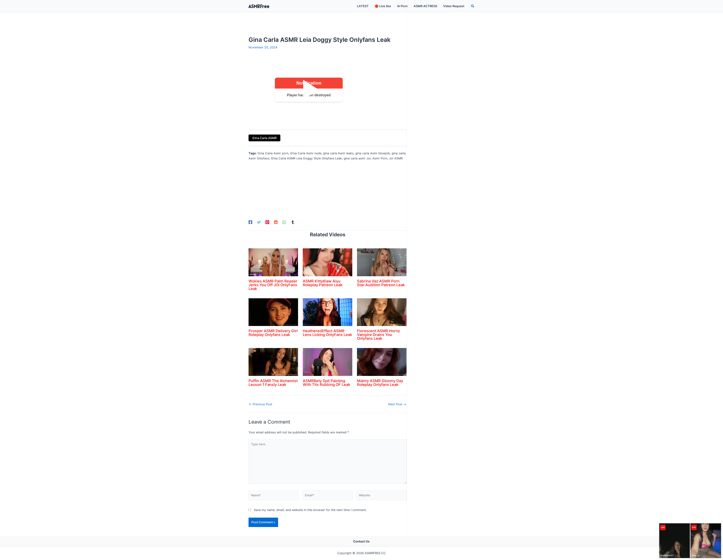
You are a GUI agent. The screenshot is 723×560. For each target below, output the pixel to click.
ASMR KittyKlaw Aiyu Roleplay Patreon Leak (322, 283)
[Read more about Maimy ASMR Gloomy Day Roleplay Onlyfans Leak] (381, 362)
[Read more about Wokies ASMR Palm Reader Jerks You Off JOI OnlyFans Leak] (273, 262)
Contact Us (361, 541)
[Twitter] (259, 222)
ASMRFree (259, 6)
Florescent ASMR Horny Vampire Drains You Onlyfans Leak (378, 335)
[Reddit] (276, 222)
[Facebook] (250, 222)
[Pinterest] (267, 222)
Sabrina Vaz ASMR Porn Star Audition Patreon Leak (381, 283)
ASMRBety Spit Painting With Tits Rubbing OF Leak (326, 383)
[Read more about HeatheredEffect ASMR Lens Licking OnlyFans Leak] (327, 312)
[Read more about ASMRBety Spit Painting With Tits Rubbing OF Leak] (327, 362)
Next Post (397, 404)
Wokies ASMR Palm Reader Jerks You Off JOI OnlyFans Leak (273, 285)
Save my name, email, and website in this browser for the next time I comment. (310, 510)
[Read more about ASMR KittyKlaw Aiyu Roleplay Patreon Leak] (327, 262)
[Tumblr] (293, 222)
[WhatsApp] (284, 222)
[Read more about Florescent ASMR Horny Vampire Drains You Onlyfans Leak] (381, 312)
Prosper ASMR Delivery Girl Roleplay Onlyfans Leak (273, 333)
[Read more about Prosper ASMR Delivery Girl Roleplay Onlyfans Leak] (273, 312)
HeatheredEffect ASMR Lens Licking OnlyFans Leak (327, 333)
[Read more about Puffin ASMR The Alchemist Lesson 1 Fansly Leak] (273, 362)
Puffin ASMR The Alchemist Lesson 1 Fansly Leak (273, 383)
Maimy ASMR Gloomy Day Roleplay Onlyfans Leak (380, 383)
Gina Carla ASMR (264, 138)
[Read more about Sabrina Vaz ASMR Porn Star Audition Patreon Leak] (381, 262)
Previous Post (260, 404)
